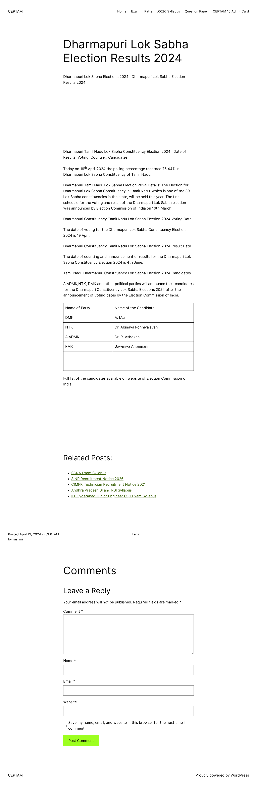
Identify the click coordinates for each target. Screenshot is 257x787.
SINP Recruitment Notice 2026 (97, 479)
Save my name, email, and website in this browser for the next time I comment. (126, 725)
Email (69, 681)
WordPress (240, 775)
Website (70, 702)
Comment (73, 611)
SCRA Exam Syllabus (88, 473)
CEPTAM (15, 11)
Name (69, 661)
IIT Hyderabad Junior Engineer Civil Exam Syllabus (113, 496)
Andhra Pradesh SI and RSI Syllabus (101, 490)
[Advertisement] (128, 116)
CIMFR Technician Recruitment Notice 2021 (108, 484)
